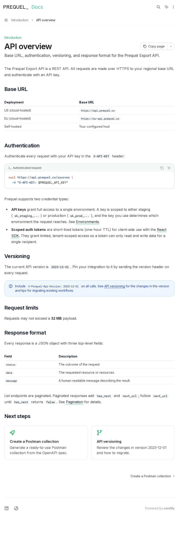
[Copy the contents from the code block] (162, 168)
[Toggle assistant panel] (167, 7)
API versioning (114, 286)
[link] (46, 442)
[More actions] (173, 7)
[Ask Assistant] (169, 168)
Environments (87, 222)
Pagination (74, 402)
